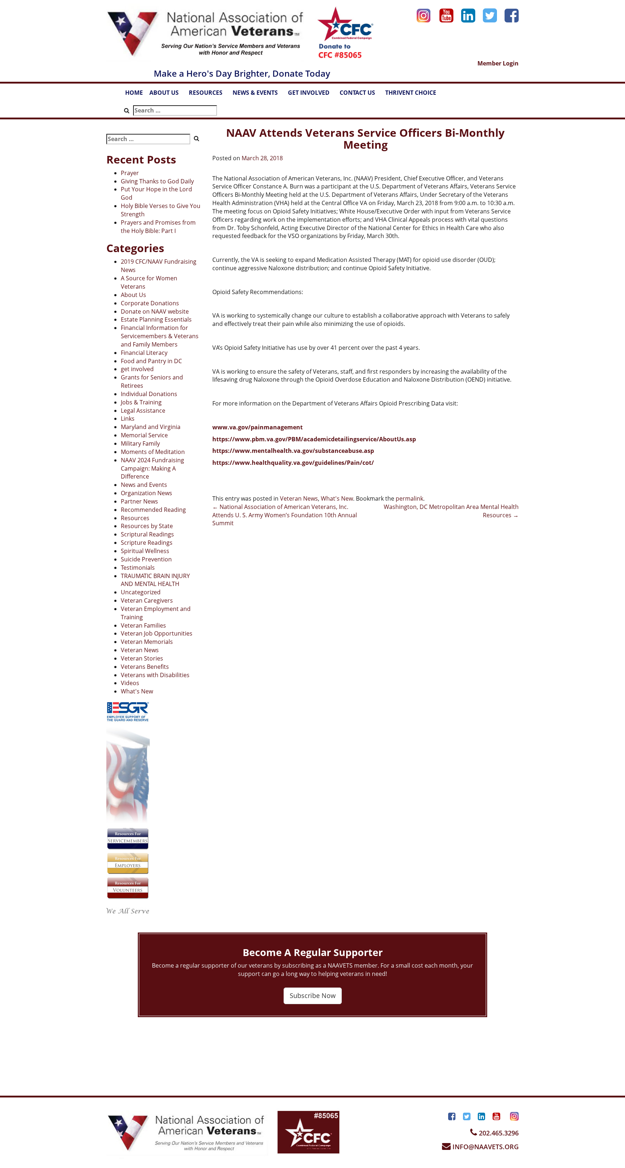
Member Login (498, 63)
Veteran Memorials (147, 642)
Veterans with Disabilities (155, 675)
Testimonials (138, 568)
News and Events (144, 485)
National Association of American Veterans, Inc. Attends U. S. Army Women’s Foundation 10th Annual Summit (284, 515)
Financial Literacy (144, 353)
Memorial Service (144, 435)
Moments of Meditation (153, 452)
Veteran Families (143, 625)
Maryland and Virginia (150, 427)
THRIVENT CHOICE (410, 93)
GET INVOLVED (312, 95)
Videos (130, 683)
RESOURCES (209, 95)
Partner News (139, 501)
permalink (409, 498)
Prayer (130, 173)
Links (128, 418)
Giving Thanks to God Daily (157, 181)
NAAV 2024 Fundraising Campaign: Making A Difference (152, 468)
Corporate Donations (150, 303)
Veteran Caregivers (147, 600)
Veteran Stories (142, 658)
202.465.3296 (498, 1133)
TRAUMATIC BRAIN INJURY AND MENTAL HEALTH (155, 580)
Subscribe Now (313, 995)
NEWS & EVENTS (259, 95)
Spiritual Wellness (145, 551)
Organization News (146, 493)
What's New (137, 691)
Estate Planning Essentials (156, 319)
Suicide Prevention (146, 559)
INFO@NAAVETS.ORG (485, 1146)
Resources (135, 518)
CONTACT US (361, 95)
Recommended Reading (153, 510)
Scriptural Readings (147, 534)
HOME (134, 93)
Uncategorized (141, 592)
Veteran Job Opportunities (156, 633)
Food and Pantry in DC (151, 361)
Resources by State (147, 526)
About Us (133, 295)
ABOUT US (167, 95)
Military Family (140, 443)
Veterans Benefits (145, 667)
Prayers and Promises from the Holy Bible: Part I (158, 226)
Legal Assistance (143, 411)
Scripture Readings (147, 543)
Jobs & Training (141, 402)
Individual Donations (149, 394)
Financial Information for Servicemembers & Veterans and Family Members (160, 336)
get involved (137, 369)
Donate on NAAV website (155, 311)
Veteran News (140, 650)
